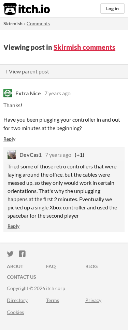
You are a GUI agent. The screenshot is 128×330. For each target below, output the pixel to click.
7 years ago (57, 93)
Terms (52, 300)
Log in (112, 8)
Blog (91, 266)
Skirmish (13, 23)
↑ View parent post (27, 71)
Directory (17, 300)
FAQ (51, 266)
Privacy (93, 300)
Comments (38, 23)
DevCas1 (30, 154)
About (15, 266)
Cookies (15, 312)
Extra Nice (28, 93)
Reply (9, 139)
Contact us (21, 277)
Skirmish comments (84, 47)
